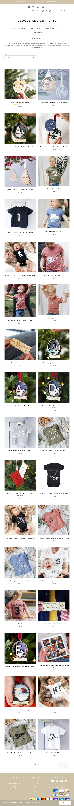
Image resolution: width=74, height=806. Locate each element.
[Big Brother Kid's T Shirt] (53, 734)
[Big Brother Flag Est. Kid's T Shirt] (53, 257)
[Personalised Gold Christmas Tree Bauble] (20, 171)
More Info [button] (38, 802)
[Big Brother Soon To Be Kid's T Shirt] (20, 432)
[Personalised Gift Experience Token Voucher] (20, 344)
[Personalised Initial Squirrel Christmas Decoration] (53, 387)
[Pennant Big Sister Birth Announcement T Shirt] (53, 520)
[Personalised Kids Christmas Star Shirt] (53, 432)
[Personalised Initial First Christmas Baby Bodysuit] (20, 257)
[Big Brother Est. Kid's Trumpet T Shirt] (20, 300)
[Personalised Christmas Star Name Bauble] (53, 84)
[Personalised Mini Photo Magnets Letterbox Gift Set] (53, 647)
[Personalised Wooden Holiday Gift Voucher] (53, 605)
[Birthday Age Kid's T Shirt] (53, 299)
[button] (17, 104)
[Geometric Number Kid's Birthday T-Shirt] (20, 214)
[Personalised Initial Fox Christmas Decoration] (20, 648)
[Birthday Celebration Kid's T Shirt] (20, 562)
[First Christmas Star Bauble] (20, 84)
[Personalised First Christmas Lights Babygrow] (53, 475)
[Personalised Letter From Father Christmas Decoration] (20, 475)
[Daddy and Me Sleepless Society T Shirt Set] (53, 562)
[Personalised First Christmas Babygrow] (53, 691)
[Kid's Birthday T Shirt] (53, 171)
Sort (6, 54)
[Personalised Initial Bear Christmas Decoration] (20, 387)
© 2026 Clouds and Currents (55, 787)
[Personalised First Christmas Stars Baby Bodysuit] (20, 520)
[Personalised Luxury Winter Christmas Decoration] (53, 344)
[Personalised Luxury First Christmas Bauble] (53, 128)
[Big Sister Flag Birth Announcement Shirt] (20, 734)
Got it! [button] (65, 802)
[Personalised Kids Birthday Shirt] (20, 605)
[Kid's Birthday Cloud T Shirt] (53, 213)
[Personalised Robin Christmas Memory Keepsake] (20, 691)
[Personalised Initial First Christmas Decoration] (20, 128)
